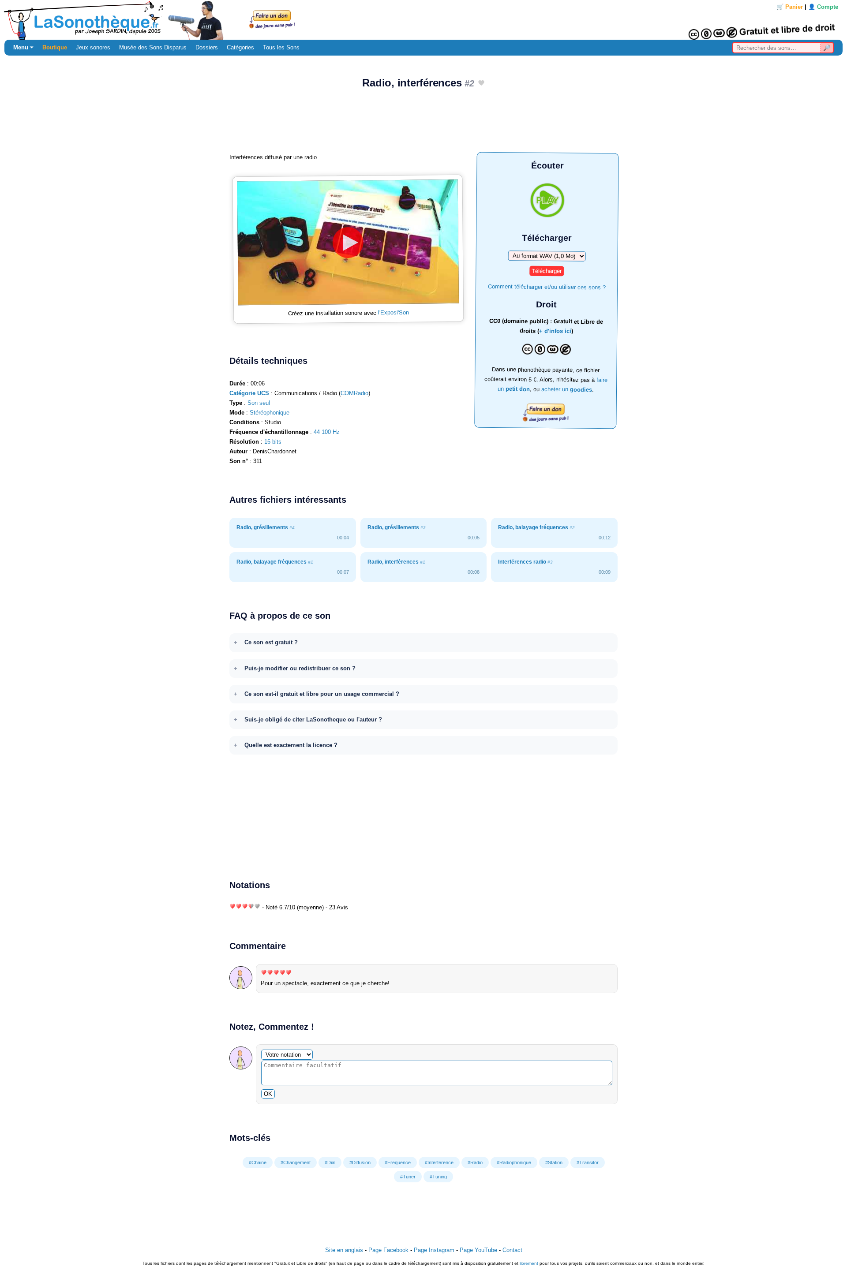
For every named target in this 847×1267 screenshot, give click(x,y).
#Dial (330, 1162)
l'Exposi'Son (393, 312)
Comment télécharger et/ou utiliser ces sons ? (547, 286)
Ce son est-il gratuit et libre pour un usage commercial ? (321, 694)
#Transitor (588, 1162)
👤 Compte (823, 7)
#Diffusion (360, 1162)
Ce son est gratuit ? (271, 642)
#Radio (475, 1162)
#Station (553, 1162)
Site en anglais (344, 1250)
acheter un (566, 389)
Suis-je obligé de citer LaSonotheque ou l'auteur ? (313, 719)
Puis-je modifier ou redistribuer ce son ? (300, 668)
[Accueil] (423, 20)
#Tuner (408, 1176)
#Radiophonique (514, 1162)
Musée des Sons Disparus (153, 47)
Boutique (54, 47)
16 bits (272, 441)
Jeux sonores (93, 47)
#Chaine (257, 1162)
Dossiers (206, 47)
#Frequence (398, 1162)
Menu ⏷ (23, 47)
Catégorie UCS (249, 393)
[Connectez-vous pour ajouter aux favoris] (481, 83)
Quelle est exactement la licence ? (290, 745)
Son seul (258, 403)
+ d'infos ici (555, 331)
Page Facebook (388, 1250)
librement (529, 1263)
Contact (512, 1250)
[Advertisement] (423, 124)
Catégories (240, 47)
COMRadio (354, 393)
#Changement (296, 1162)
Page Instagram (434, 1250)
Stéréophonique (269, 412)
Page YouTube (478, 1250)
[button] (348, 242)
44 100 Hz (327, 432)
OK (268, 1094)
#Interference (439, 1162)
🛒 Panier (789, 7)
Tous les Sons (281, 47)
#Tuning (438, 1176)
